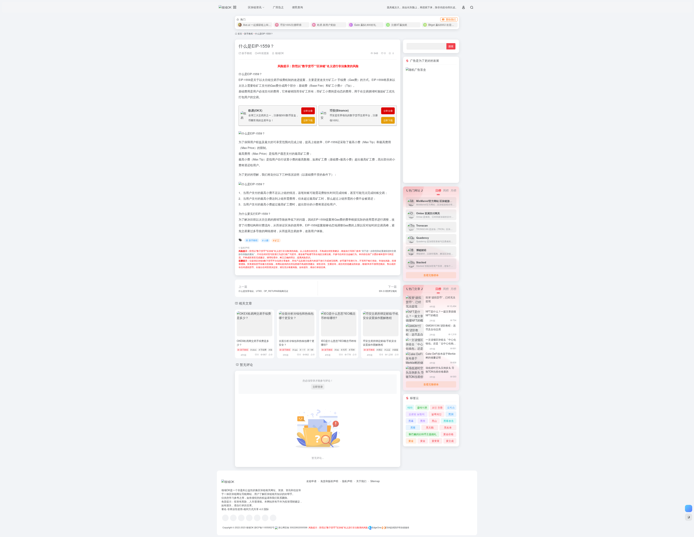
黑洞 (450, 414)
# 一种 (310, 349)
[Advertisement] (431, 126)
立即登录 (318, 386)
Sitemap (375, 481)
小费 (337, 85)
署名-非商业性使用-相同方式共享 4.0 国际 (245, 509)
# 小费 (265, 240)
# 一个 (302, 349)
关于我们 (361, 481)
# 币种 (352, 349)
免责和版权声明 (329, 481)
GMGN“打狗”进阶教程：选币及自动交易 (441, 327)
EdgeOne (376, 527)
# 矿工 (276, 240)
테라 (410, 407)
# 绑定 (379, 349)
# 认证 (387, 349)
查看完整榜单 (431, 275)
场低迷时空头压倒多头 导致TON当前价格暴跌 (440, 369)
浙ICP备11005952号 (264, 527)
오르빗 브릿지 (417, 414)
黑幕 (411, 421)
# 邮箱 (395, 349)
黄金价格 (448, 434)
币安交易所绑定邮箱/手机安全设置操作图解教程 (380, 342)
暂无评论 (246, 364)
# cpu (295, 349)
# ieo (337, 349)
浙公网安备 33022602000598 (292, 527)
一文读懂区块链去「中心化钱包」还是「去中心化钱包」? (441, 343)
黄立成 (450, 441)
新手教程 (248, 33)
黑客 (412, 427)
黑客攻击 (449, 421)
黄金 (411, 441)
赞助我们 (451, 19)
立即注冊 (308, 110)
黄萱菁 (435, 441)
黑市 (422, 421)
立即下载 (308, 120)
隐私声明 (347, 481)
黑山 (434, 421)
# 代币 (344, 349)
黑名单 (448, 427)
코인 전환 (437, 407)
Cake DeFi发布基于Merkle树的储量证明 (441, 355)
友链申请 (311, 481)
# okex (253, 349)
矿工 (331, 80)
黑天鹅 (430, 427)
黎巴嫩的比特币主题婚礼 (422, 434)
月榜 (453, 190)
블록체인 (436, 414)
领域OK (279, 53)
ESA (387, 527)
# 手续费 (262, 349)
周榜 (446, 190)
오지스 (451, 407)
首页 (240, 33)
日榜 (438, 190)
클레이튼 (422, 407)
